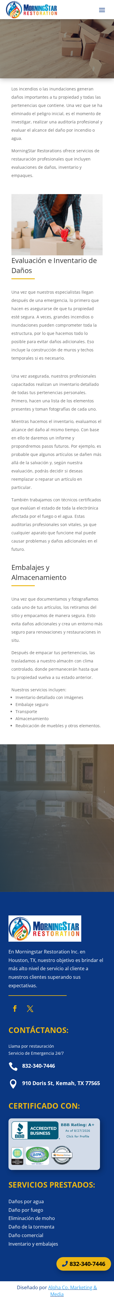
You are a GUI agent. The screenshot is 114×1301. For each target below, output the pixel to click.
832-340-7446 (87, 1264)
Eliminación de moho (31, 1218)
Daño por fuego (25, 1210)
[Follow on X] (30, 1008)
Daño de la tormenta (31, 1227)
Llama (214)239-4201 (45, 871)
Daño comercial (25, 1235)
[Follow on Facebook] (14, 1008)
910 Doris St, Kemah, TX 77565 (61, 1083)
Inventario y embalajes (33, 1244)
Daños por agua (26, 1201)
